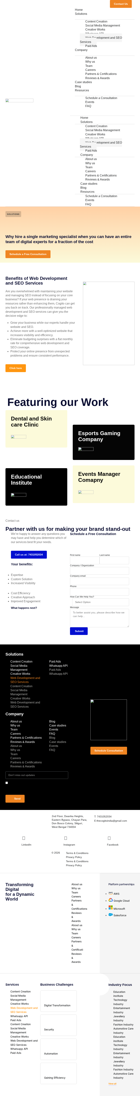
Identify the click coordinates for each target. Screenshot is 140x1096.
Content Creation (21, 661)
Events (53, 729)
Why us (15, 725)
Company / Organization (82, 565)
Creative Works (20, 673)
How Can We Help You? (82, 596)
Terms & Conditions (77, 853)
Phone (73, 586)
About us (16, 721)
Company (81, 50)
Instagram (69, 844)
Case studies (83, 82)
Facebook (112, 844)
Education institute (119, 993)
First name (75, 555)
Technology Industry (120, 1001)
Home (79, 9)
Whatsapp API (58, 665)
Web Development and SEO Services (101, 39)
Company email (78, 576)
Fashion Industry (123, 1024)
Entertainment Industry (121, 1010)
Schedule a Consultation (101, 98)
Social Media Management (18, 667)
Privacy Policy (74, 857)
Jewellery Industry (119, 1018)
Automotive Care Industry (123, 1030)
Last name (105, 555)
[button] (102, 110)
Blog (78, 86)
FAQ (88, 106)
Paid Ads (91, 45)
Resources (82, 90)
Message (74, 607)
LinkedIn (26, 844)
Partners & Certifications (26, 737)
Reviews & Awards (97, 78)
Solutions (81, 13)
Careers (15, 733)
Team (14, 729)
